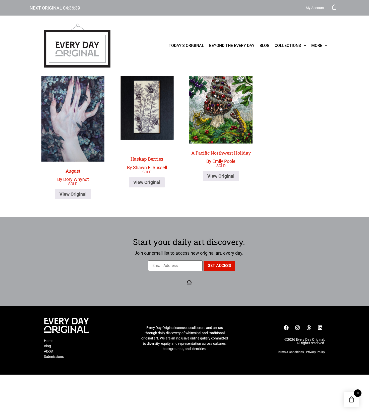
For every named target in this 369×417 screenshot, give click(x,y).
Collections (288, 45)
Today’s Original (186, 45)
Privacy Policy (315, 352)
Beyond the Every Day (232, 45)
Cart (334, 7)
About (48, 351)
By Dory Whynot (73, 175)
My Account (315, 8)
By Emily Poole (221, 157)
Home (48, 341)
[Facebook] (286, 328)
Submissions (54, 357)
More (316, 45)
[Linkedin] (320, 328)
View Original (73, 194)
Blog (265, 45)
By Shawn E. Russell (147, 163)
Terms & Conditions (290, 352)
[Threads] (309, 328)
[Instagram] (297, 328)
